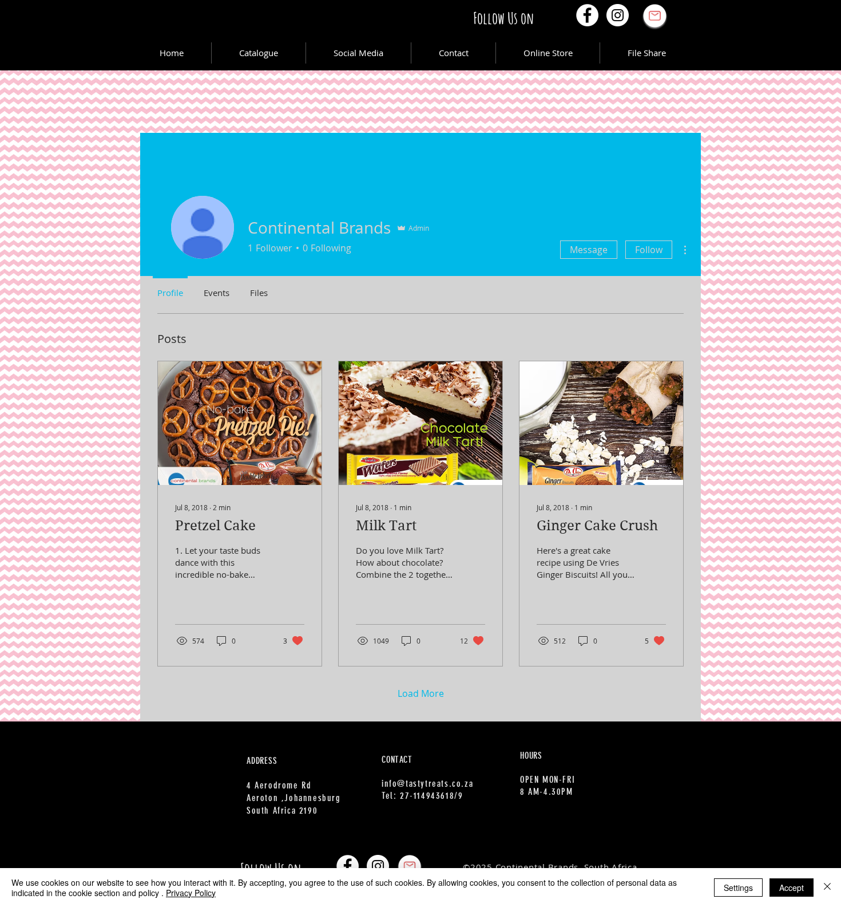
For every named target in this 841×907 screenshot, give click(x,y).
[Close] (827, 887)
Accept (791, 887)
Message (589, 249)
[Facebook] (587, 15)
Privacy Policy (191, 892)
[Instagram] (617, 15)
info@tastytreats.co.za (427, 783)
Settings (738, 887)
